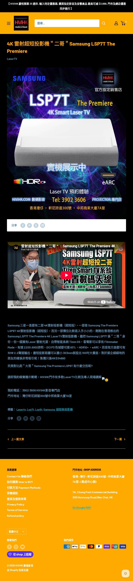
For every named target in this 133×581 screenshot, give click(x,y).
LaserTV (12, 58)
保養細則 (12, 493)
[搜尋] (103, 23)
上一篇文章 (17, 439)
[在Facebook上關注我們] (9, 546)
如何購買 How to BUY (20, 481)
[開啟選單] (8, 23)
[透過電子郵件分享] (42, 225)
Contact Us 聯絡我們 (19, 476)
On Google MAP (82, 507)
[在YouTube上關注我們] (22, 546)
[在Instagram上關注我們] (16, 546)
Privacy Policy (15, 504)
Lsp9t (38, 409)
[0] (123, 23)
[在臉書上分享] (22, 225)
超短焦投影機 (64, 409)
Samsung (49, 409)
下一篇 (118, 439)
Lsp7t (30, 409)
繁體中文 (14, 531)
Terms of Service (17, 510)
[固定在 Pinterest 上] (29, 225)
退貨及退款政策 (16, 498)
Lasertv (21, 409)
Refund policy (15, 515)
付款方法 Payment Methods (24, 487)
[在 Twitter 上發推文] (36, 225)
